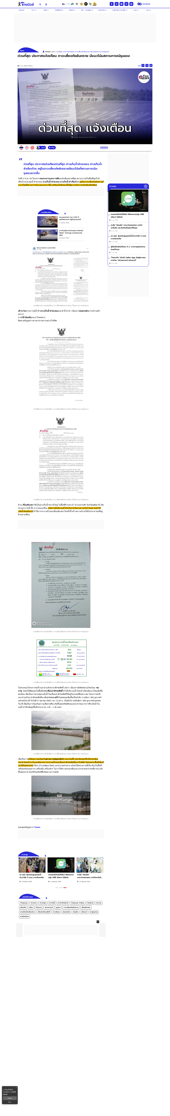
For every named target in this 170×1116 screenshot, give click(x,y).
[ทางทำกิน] (81, 4)
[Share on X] (146, 65)
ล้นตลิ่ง (75, 912)
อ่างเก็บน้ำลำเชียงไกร (27, 912)
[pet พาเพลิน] (77, 4)
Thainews (24, 903)
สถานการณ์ (49, 907)
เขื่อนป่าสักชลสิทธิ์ (44, 912)
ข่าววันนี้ (52, 903)
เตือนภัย (23, 907)
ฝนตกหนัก (66, 912)
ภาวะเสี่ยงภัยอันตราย (71, 907)
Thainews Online (77, 903)
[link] (61, 222)
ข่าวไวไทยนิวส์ (63, 903)
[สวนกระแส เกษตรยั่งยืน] (90, 4)
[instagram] (126, 4)
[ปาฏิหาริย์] (86, 4)
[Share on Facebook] (142, 65)
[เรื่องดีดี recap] (68, 4)
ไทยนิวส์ (90, 903)
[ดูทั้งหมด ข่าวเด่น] (145, 186)
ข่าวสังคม (56, 912)
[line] (131, 4)
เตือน (31, 907)
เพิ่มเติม (5, 1094)
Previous (100, 854)
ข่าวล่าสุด (43, 903)
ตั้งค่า (10, 1102)
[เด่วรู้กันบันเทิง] (72, 4)
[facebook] (112, 4)
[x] (117, 4)
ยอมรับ (10, 1098)
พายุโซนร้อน (24, 916)
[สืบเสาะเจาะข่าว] (64, 4)
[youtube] (121, 4)
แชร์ (139, 66)
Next (103, 854)
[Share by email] (150, 65)
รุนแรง (58, 907)
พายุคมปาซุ (94, 912)
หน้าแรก (48, 52)
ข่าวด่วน (33, 903)
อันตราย (39, 907)
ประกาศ (98, 903)
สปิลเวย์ (84, 912)
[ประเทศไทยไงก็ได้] (95, 4)
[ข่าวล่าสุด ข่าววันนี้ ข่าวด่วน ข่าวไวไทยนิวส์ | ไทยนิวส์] (27, 4)
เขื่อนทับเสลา (86, 907)
